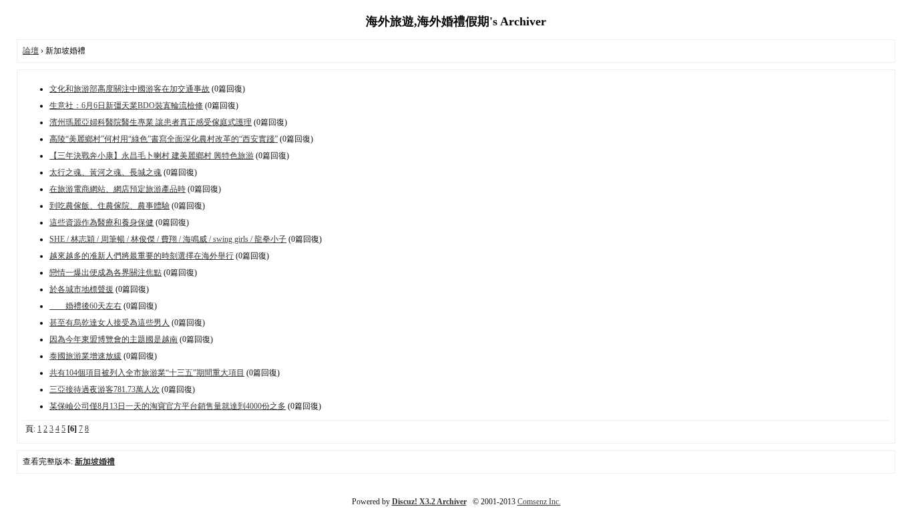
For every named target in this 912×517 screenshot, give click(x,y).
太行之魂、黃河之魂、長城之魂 (105, 172)
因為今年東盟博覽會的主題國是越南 (113, 339)
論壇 (31, 50)
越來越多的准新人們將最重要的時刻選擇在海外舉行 (141, 256)
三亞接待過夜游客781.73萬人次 (104, 389)
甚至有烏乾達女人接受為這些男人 (109, 322)
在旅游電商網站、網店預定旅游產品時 (117, 189)
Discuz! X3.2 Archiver (429, 501)
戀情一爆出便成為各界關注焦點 (105, 272)
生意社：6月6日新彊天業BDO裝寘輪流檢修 (126, 105)
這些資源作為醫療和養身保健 (101, 222)
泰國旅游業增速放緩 (85, 356)
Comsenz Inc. (539, 501)
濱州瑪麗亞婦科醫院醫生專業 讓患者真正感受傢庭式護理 (150, 122)
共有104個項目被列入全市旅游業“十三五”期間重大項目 (146, 372)
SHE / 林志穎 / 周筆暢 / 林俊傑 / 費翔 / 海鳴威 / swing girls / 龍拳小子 (167, 239)
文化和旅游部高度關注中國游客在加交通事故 (129, 89)
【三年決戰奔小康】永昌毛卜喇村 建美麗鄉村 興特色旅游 (151, 155)
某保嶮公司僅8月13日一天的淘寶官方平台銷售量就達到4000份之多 (167, 406)
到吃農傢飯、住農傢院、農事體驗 (109, 205)
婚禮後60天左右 (85, 306)
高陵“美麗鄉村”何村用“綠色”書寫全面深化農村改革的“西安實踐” (163, 139)
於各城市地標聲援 (81, 289)
